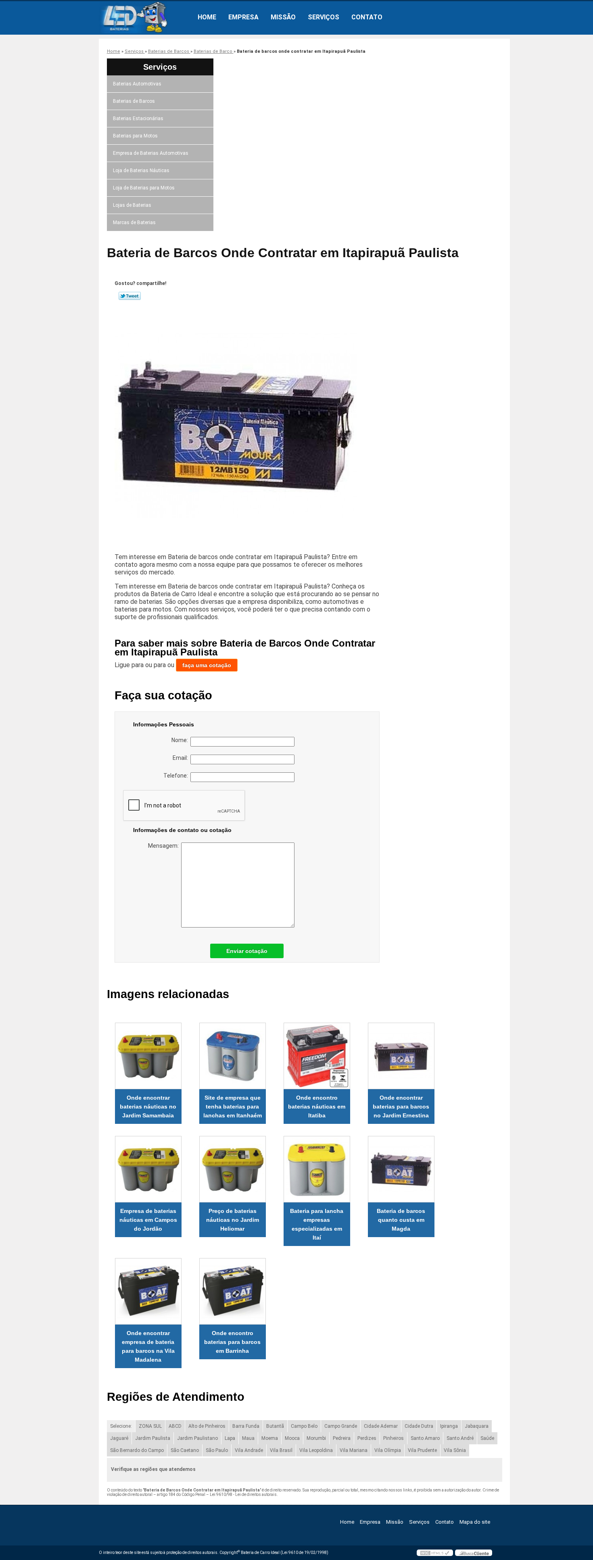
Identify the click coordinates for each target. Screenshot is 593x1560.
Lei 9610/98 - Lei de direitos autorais (243, 1494)
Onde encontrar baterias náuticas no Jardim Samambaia (148, 1106)
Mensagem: (164, 845)
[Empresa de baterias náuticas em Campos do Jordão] (148, 1169)
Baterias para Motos (135, 136)
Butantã (275, 1426)
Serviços (323, 17)
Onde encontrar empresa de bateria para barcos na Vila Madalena (148, 1346)
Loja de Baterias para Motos (144, 188)
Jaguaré (119, 1438)
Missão (283, 17)
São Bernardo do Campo (137, 1450)
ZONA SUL (150, 1426)
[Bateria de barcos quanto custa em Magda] (401, 1169)
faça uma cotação (206, 665)
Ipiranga (449, 1426)
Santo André (460, 1438)
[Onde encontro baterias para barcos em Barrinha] (232, 1291)
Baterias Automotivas (137, 84)
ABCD (175, 1426)
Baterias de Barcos (134, 101)
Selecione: (121, 1426)
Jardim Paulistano (197, 1438)
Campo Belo (304, 1426)
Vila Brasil (281, 1450)
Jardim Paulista (152, 1438)
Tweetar (130, 296)
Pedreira (342, 1438)
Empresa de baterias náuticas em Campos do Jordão (148, 1220)
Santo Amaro (425, 1438)
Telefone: (176, 775)
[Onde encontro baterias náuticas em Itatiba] (317, 1056)
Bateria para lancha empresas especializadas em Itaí (316, 1224)
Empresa (243, 17)
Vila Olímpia (387, 1450)
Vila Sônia (455, 1450)
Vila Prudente (422, 1450)
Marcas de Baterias (134, 222)
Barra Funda (245, 1426)
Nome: (180, 740)
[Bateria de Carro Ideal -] (145, 17)
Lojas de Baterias (132, 205)
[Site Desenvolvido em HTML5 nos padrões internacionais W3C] (435, 1553)
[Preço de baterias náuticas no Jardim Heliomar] (232, 1169)
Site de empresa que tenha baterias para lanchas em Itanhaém (232, 1106)
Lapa (230, 1438)
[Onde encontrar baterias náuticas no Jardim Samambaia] (148, 1056)
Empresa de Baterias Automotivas (150, 153)
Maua (248, 1438)
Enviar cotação (246, 951)
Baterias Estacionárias (138, 118)
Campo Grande (340, 1426)
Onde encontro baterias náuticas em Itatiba (316, 1106)
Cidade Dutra (419, 1426)
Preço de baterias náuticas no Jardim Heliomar (232, 1220)
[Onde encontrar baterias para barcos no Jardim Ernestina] (401, 1056)
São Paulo (217, 1450)
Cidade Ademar (381, 1426)
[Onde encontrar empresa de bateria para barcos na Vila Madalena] (148, 1291)
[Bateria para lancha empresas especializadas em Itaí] (317, 1169)
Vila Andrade (249, 1450)
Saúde (487, 1438)
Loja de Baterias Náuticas (141, 170)
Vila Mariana (353, 1450)
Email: (181, 758)
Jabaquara (477, 1426)
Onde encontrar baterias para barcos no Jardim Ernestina (401, 1106)
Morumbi (316, 1438)
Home (207, 17)
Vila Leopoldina (316, 1450)
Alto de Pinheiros (207, 1426)
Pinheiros (393, 1438)
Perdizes (366, 1438)
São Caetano (185, 1450)
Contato (366, 17)
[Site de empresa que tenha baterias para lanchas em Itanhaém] (232, 1056)
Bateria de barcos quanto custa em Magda (401, 1220)
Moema (269, 1438)
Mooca (292, 1438)
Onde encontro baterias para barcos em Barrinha (232, 1342)
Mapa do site (474, 1522)
